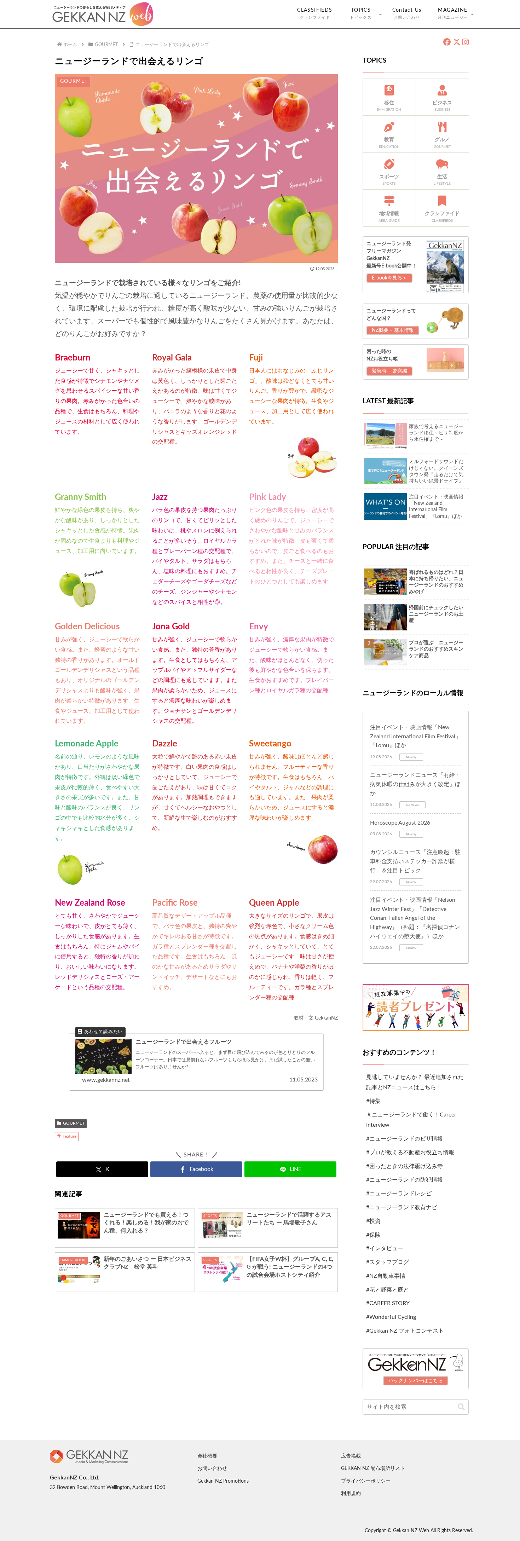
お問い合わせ (212, 1468)
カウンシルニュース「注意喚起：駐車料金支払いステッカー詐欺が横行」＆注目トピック (415, 861)
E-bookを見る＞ (389, 278)
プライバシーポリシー (366, 1481)
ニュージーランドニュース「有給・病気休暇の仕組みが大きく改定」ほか (415, 784)
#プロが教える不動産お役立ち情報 (410, 1152)
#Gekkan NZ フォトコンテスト (405, 1331)
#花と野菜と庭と (387, 1290)
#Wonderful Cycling (391, 1317)
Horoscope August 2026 (400, 823)
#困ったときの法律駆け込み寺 (404, 1166)
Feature (69, 1136)
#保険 (373, 1235)
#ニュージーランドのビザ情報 (404, 1139)
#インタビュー (384, 1248)
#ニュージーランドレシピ (399, 1193)
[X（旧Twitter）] (456, 42)
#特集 (373, 1101)
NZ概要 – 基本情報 (393, 330)
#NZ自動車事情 (385, 1276)
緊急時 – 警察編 (389, 371)
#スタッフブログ (387, 1262)
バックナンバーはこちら (415, 1380)
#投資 (373, 1221)
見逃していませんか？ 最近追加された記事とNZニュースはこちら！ (415, 1082)
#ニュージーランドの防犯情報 (404, 1180)
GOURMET (74, 1123)
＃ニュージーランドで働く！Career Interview (411, 1120)
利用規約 (351, 1493)
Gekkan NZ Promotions (223, 1481)
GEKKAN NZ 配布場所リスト (373, 1468)
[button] (461, 1407)
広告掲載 (351, 1456)
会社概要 (207, 1456)
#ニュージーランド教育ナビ (401, 1207)
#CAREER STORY (388, 1303)
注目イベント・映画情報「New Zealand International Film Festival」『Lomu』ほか (415, 736)
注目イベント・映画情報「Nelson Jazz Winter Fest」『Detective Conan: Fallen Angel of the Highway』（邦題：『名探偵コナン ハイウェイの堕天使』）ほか (415, 918)
